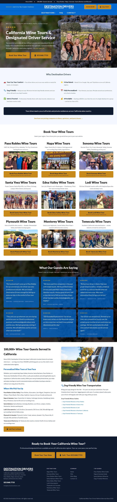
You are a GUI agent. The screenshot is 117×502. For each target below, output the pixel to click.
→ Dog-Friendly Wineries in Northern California (74, 410)
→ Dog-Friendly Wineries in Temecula (72, 413)
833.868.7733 (9, 482)
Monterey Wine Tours (53, 488)
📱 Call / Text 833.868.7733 (70, 455)
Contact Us (73, 478)
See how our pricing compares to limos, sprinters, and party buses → (58, 118)
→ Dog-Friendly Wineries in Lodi (70, 407)
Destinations (47, 13)
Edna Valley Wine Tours (54, 481)
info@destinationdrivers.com (12, 485)
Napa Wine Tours (52, 472)
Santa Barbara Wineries (101, 476)
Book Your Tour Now (43, 455)
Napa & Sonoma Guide (100, 474)
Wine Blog (73, 476)
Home (72, 472)
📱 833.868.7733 (41, 55)
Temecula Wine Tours (53, 490)
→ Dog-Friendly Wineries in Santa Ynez (72, 404)
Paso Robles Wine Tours (54, 476)
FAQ (61, 13)
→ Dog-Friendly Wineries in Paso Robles (72, 401)
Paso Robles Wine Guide (101, 472)
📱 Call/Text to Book (13, 429)
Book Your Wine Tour (18, 55)
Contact (71, 13)
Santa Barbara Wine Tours (55, 478)
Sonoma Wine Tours (53, 474)
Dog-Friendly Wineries (101, 478)
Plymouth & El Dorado (53, 485)
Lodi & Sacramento (52, 483)
